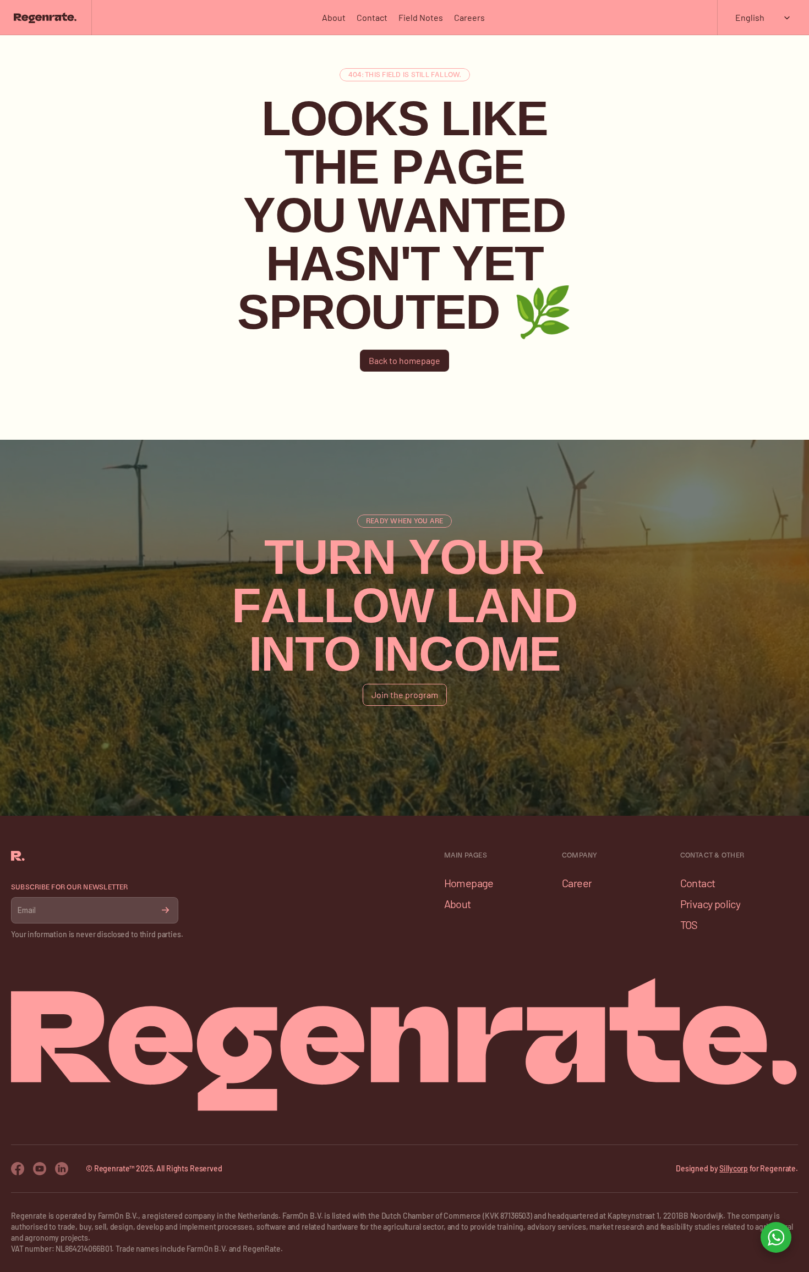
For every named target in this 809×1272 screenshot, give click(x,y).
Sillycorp (733, 1168)
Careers (469, 17)
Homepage (469, 882)
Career (577, 882)
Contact (372, 17)
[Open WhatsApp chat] (776, 1237)
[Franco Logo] (44, 17)
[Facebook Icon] (17, 1168)
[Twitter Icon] (61, 1168)
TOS (689, 924)
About (334, 17)
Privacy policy (710, 903)
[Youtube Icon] (39, 1168)
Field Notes (420, 17)
